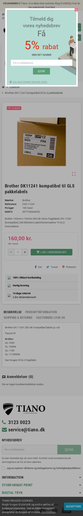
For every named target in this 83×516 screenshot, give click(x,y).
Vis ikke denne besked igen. (30, 82)
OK (43, 71)
